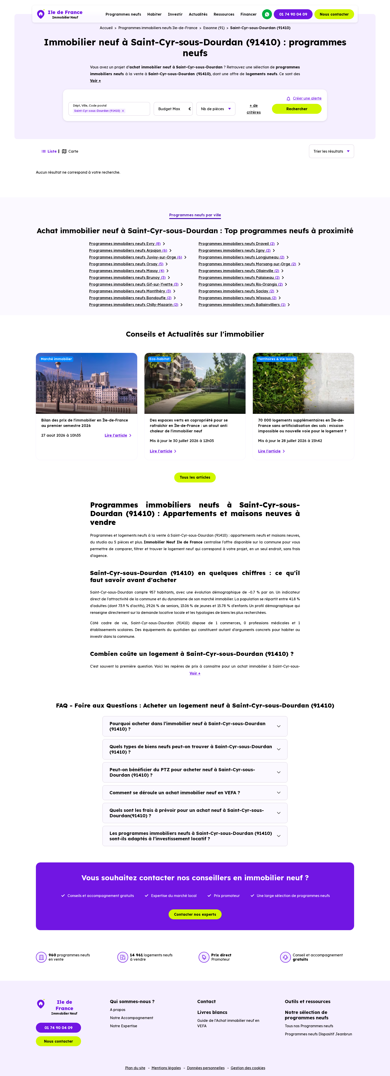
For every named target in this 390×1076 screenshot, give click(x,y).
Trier (328, 151)
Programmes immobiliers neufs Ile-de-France (157, 28)
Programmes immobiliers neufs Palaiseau (239, 277)
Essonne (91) (214, 28)
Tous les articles (195, 477)
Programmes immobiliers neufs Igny (235, 250)
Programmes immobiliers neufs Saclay (236, 291)
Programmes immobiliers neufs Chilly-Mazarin (133, 304)
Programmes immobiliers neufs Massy (126, 270)
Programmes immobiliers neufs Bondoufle (130, 298)
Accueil (106, 28)
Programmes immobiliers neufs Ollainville (239, 270)
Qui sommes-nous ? (132, 1001)
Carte (73, 151)
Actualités (198, 14)
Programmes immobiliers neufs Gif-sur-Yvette (134, 284)
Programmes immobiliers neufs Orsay (126, 264)
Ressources (224, 14)
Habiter (154, 14)
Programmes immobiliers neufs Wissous (237, 298)
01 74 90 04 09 (293, 14)
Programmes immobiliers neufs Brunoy (127, 277)
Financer (249, 14)
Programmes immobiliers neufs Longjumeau (241, 257)
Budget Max (169, 109)
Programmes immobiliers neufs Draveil (237, 243)
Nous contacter (334, 14)
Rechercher (296, 109)
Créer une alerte (307, 98)
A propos (117, 1009)
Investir (175, 14)
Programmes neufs (123, 14)
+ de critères (254, 108)
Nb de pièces (212, 109)
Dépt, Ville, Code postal (90, 105)
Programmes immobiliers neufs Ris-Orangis (241, 284)
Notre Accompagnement (131, 1017)
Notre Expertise (123, 1026)
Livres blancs (212, 1012)
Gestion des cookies (248, 1068)
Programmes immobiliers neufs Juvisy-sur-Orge (135, 257)
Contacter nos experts (195, 914)
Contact (206, 1001)
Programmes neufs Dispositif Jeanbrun (318, 1034)
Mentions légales (166, 1068)
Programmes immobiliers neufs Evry (125, 243)
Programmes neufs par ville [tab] (195, 215)
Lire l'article (116, 435)
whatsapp (267, 14)
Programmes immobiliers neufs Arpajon (128, 250)
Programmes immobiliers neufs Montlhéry (130, 291)
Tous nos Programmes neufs (309, 1026)
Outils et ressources (307, 1001)
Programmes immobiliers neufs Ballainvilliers (242, 304)
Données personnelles (206, 1068)
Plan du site (135, 1068)
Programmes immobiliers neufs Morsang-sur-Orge (247, 264)
